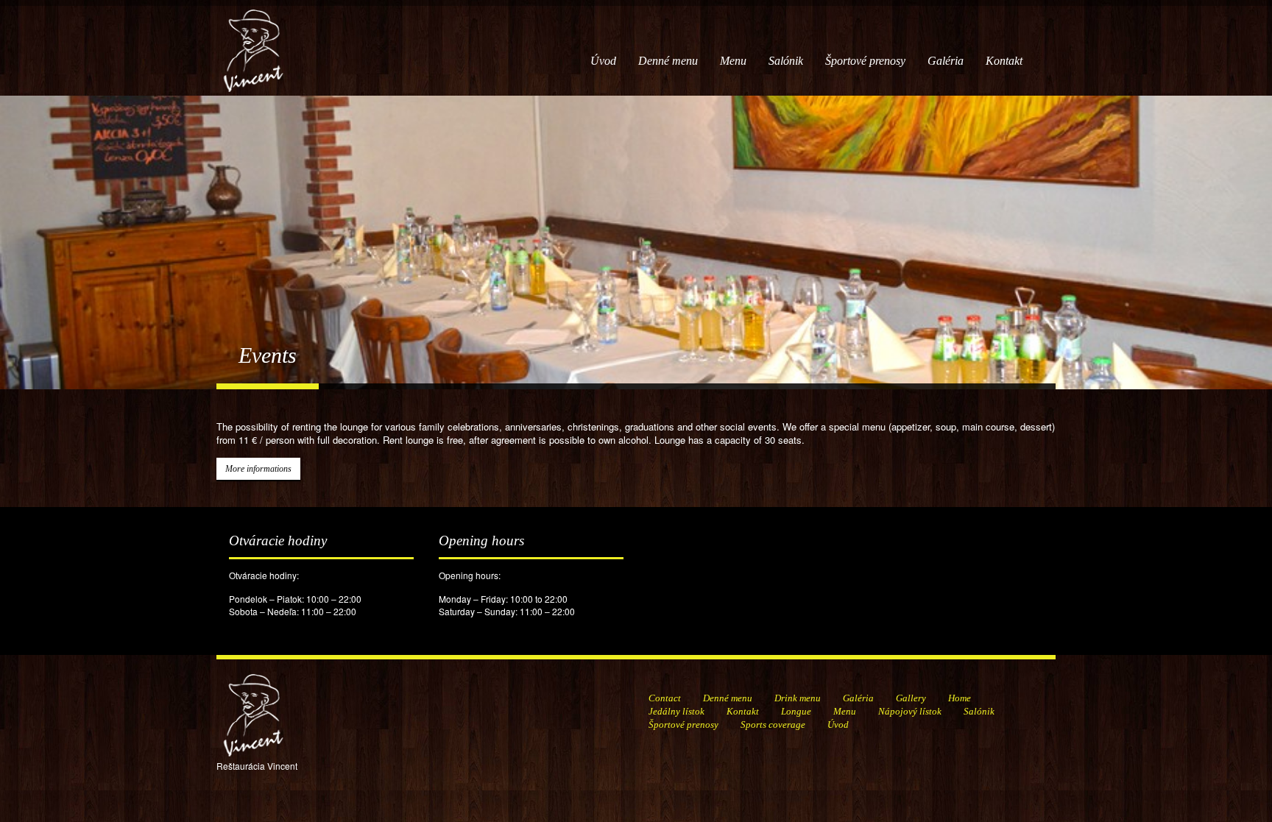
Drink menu (797, 698)
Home (959, 698)
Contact (665, 698)
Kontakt (1004, 60)
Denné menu (668, 60)
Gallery (911, 698)
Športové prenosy (865, 60)
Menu (733, 60)
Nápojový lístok (909, 711)
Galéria (946, 60)
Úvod (603, 60)
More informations (258, 469)
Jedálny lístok (676, 711)
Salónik (785, 60)
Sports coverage (773, 724)
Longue (796, 711)
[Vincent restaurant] (253, 43)
